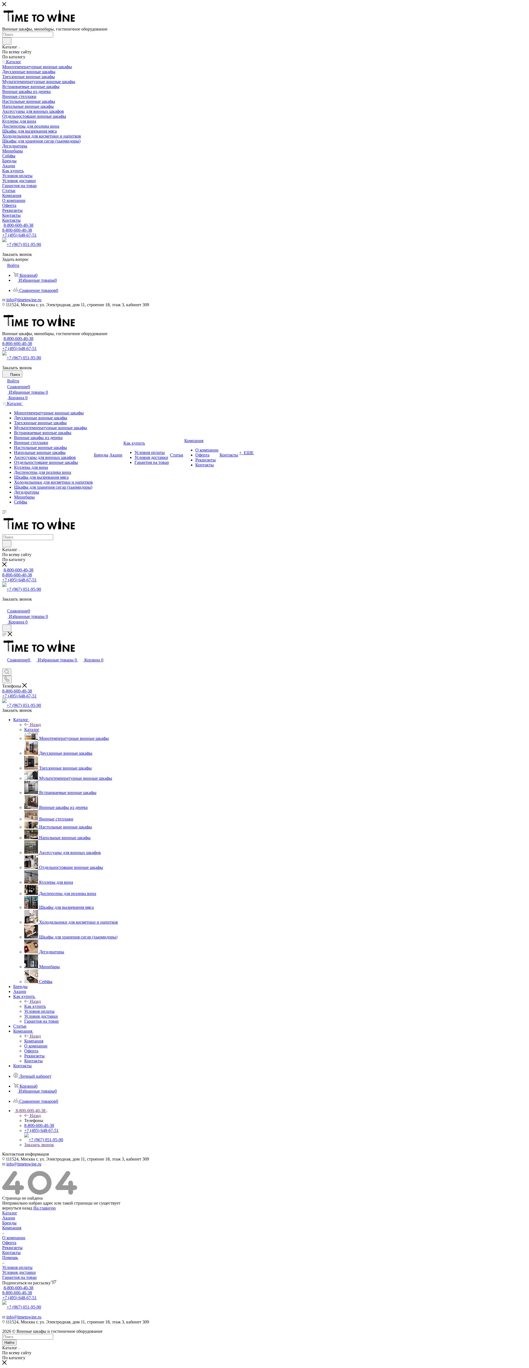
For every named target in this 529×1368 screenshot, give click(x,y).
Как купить (35, 1006)
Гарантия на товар (19, 1277)
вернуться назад (17, 1208)
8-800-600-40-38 (18, 225)
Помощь (10, 1257)
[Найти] (6, 41)
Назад (35, 724)
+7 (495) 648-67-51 (19, 235)
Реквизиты (12, 1247)
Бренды (9, 1223)
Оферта (9, 1242)
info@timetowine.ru (23, 299)
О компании (13, 1237)
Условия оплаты (17, 1267)
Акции (8, 1218)
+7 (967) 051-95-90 (24, 244)
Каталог (31, 729)
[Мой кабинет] (4, 605)
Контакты (11, 1252)
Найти (9, 1342)
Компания (33, 1041)
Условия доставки (19, 1272)
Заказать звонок (39, 1144)
